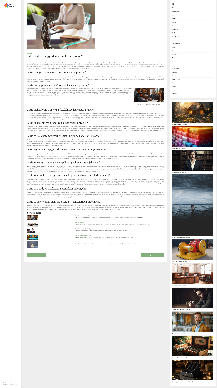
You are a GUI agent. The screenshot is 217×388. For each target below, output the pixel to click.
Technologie (175, 68)
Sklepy (174, 61)
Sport (173, 65)
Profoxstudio (13, 384)
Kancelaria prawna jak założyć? (83, 215)
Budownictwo (175, 11)
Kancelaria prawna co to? (82, 242)
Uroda (174, 83)
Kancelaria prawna (80, 222)
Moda (173, 33)
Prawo (29, 53)
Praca (173, 47)
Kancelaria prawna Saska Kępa (83, 229)
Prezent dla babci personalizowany (181, 357)
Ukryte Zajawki (176, 79)
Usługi (174, 86)
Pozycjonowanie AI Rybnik (37, 255)
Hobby (174, 22)
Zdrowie (174, 93)
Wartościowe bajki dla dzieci (179, 124)
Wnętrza (174, 90)
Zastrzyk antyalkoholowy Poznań (181, 309)
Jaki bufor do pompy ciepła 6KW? (152, 255)
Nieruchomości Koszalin (178, 333)
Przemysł (174, 54)
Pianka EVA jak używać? (178, 148)
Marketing (175, 29)
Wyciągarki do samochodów (179, 261)
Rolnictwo (174, 58)
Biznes (174, 8)
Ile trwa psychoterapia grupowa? (181, 237)
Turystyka (174, 75)
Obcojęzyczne (176, 43)
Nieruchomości (176, 40)
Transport (174, 72)
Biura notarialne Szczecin (179, 285)
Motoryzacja (175, 36)
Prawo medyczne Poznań (179, 172)
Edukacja (174, 18)
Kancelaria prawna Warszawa (83, 235)
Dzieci (173, 15)
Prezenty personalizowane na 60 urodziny (183, 381)
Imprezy (174, 25)
